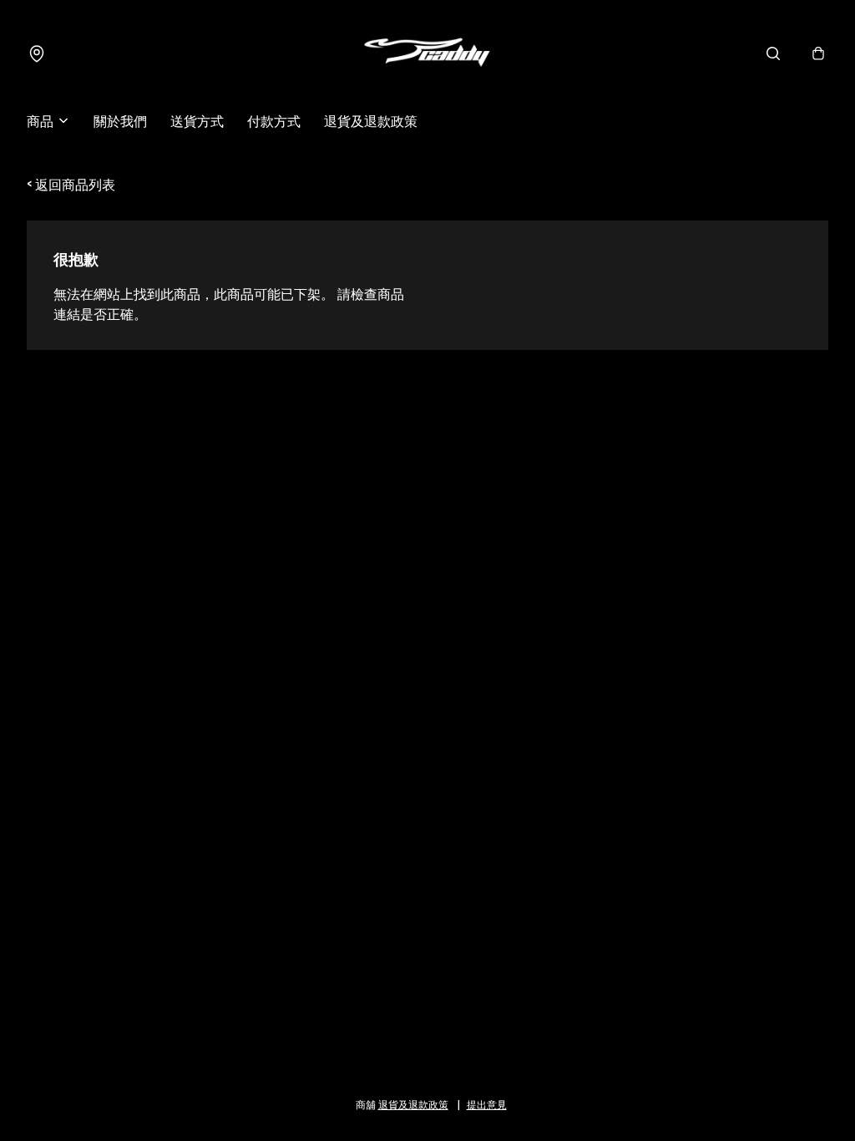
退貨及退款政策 (370, 120)
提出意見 (487, 1104)
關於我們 (120, 120)
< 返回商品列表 (71, 184)
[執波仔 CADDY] (427, 53)
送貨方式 (197, 120)
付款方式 (274, 120)
